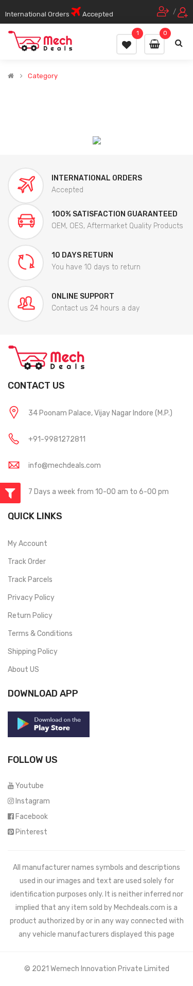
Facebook (31, 816)
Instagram (32, 801)
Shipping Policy (33, 651)
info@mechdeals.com (64, 465)
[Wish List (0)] (126, 44)
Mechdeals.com (139, 907)
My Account (27, 543)
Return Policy (30, 615)
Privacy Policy (31, 597)
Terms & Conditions (40, 633)
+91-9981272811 (56, 439)
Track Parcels (30, 579)
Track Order (27, 561)
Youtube (29, 785)
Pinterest (31, 832)
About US (23, 669)
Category (43, 76)
